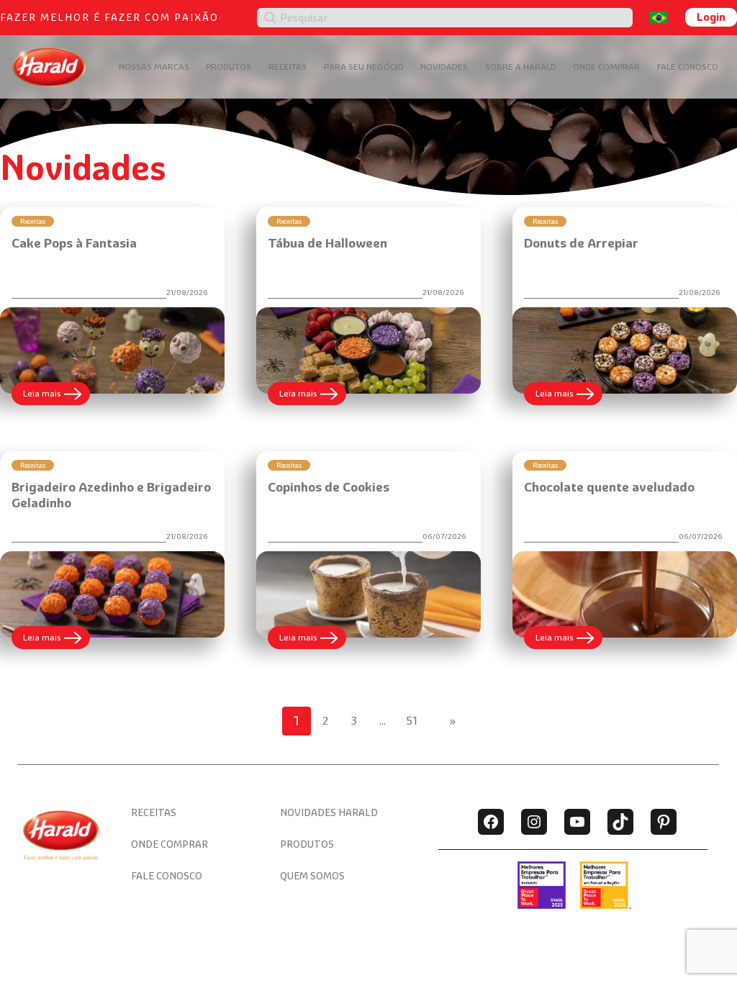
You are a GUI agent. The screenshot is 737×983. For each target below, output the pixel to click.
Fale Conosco (687, 66)
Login (711, 17)
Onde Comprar (606, 66)
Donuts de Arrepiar (581, 243)
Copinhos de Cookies (328, 487)
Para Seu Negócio (364, 66)
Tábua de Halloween (327, 243)
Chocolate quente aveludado (609, 487)
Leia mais (56, 396)
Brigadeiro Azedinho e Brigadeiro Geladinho (111, 495)
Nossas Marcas (154, 66)
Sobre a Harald (520, 66)
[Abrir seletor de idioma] (659, 18)
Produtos (228, 66)
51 (411, 721)
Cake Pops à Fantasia (74, 243)
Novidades (444, 66)
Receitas (287, 66)
